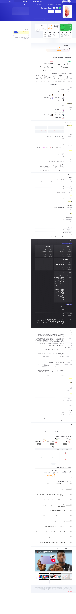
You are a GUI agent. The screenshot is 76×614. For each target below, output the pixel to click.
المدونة (34, 1)
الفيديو (39, 19)
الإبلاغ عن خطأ (70, 591)
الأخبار (44, 19)
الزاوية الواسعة (48, 246)
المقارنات (55, 19)
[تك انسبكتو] (66, 1)
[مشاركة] (35, 4)
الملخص (69, 19)
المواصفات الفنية (63, 19)
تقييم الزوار (49, 19)
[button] (35, 442)
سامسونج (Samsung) (60, 89)
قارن (30, 1)
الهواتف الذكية (39, 1)
